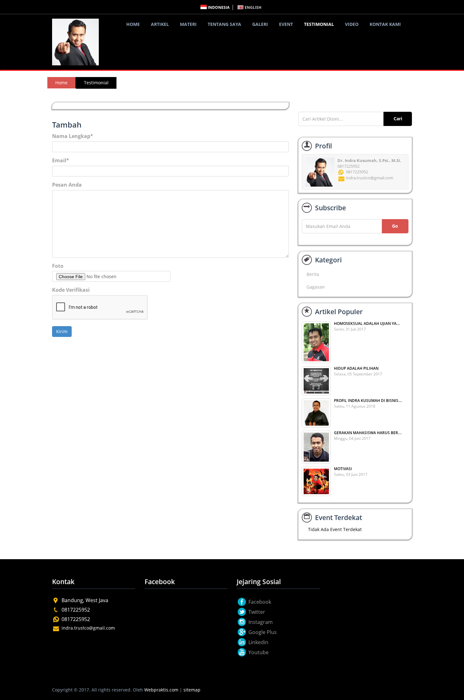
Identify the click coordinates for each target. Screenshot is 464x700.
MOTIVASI (343, 468)
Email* (60, 160)
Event (286, 24)
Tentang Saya (224, 24)
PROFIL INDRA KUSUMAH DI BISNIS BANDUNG (376, 400)
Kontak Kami (385, 24)
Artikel (160, 24)
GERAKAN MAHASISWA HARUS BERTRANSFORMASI (380, 432)
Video (352, 24)
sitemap (191, 690)
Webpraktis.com (161, 690)
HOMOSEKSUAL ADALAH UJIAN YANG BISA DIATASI (380, 323)
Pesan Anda (67, 184)
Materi (188, 24)
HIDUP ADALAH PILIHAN (356, 368)
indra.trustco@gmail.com (88, 628)
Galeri (260, 24)
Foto (57, 265)
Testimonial (319, 24)
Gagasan (315, 287)
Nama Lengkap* (72, 136)
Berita (312, 274)
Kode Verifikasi (71, 289)
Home (133, 24)
